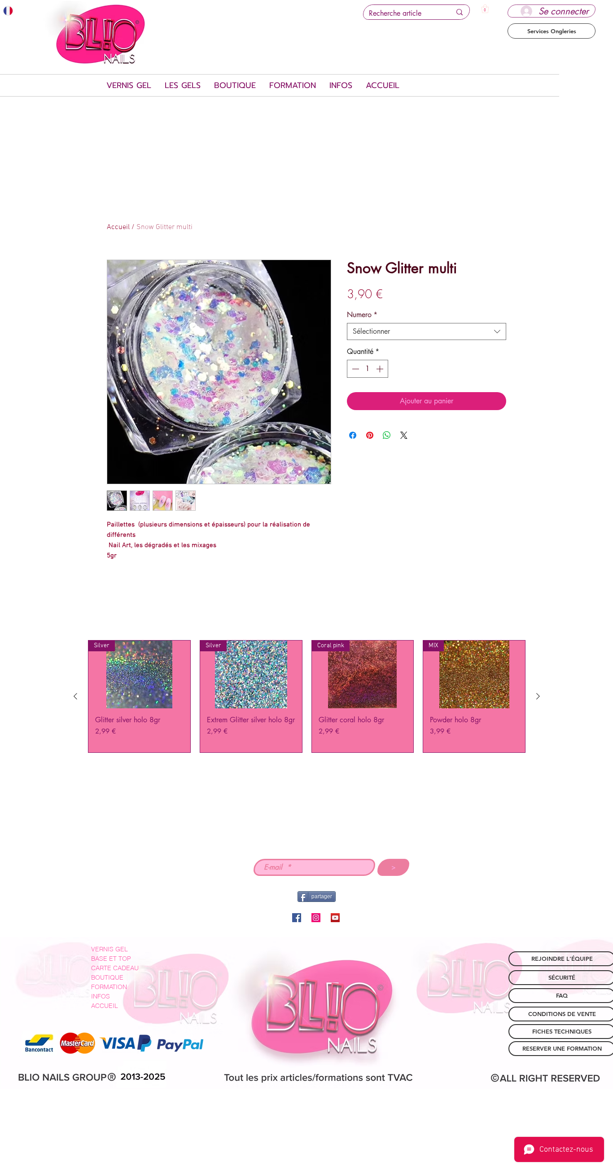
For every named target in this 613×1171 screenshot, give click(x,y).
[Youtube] (335, 917)
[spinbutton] (367, 368)
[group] (306, 696)
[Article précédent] (75, 696)
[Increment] (380, 368)
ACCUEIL (104, 1006)
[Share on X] (403, 435)
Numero (362, 314)
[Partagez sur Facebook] (352, 435)
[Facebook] (296, 917)
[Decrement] (354, 368)
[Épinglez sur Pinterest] (369, 435)
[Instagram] (315, 917)
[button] (485, 8)
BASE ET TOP (111, 958)
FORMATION (109, 987)
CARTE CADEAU (115, 968)
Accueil (118, 227)
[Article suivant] (538, 696)
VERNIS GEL (109, 949)
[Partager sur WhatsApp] (386, 435)
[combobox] (426, 331)
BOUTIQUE (107, 977)
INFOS (100, 996)
